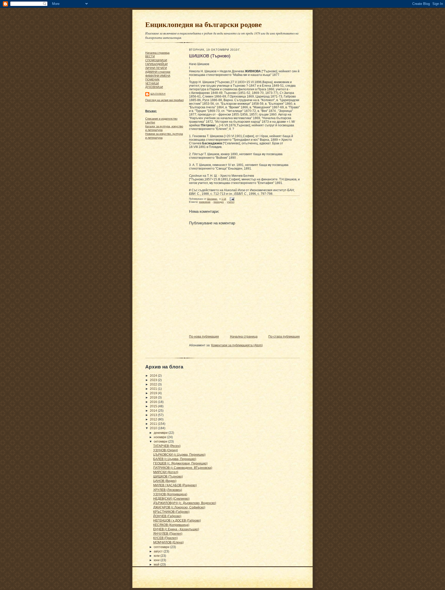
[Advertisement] (160, 220)
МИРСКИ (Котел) (165, 472)
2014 (154, 410)
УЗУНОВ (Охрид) (165, 450)
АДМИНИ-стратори (157, 71)
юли (157, 556)
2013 (154, 415)
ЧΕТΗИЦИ (152, 83)
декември (161, 433)
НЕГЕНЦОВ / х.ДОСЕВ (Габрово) (177, 520)
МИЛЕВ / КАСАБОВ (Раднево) (175, 485)
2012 (154, 419)
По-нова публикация (204, 336)
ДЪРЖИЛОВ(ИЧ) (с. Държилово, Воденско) (184, 503)
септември (162, 547)
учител (230, 202)
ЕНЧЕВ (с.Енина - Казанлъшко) (176, 529)
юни (157, 560)
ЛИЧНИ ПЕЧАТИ (156, 67)
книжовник (204, 202)
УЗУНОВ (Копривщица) (170, 494)
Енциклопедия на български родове (203, 24)
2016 (154, 402)
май (157, 564)
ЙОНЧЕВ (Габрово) (167, 516)
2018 (154, 397)
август (159, 551)
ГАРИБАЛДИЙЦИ (156, 64)
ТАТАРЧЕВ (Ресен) (167, 446)
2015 (154, 406)
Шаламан (158, 93)
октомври (161, 441)
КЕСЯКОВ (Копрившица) (171, 525)
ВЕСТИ (150, 56)
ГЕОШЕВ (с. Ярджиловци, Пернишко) (180, 463)
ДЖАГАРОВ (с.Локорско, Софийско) (179, 507)
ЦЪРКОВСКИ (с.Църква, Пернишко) (179, 454)
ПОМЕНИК (152, 79)
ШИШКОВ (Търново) (168, 476)
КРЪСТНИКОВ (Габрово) (171, 512)
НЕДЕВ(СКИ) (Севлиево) (171, 498)
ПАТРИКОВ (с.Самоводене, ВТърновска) (182, 468)
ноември (160, 437)
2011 (154, 424)
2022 (154, 384)
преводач (218, 202)
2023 (154, 380)
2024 (154, 375)
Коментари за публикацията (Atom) (237, 345)
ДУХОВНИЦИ (154, 87)
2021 (154, 389)
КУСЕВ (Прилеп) (165, 538)
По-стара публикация (284, 336)
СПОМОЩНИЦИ (156, 60)
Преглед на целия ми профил (164, 100)
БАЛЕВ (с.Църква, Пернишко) (174, 459)
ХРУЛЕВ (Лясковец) (167, 490)
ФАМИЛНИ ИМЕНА (157, 75)
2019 (154, 393)
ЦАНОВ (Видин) (164, 481)
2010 (154, 428)
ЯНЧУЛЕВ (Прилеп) (167, 533)
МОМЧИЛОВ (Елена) (168, 542)
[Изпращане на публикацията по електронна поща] (231, 199)
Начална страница (157, 52)
